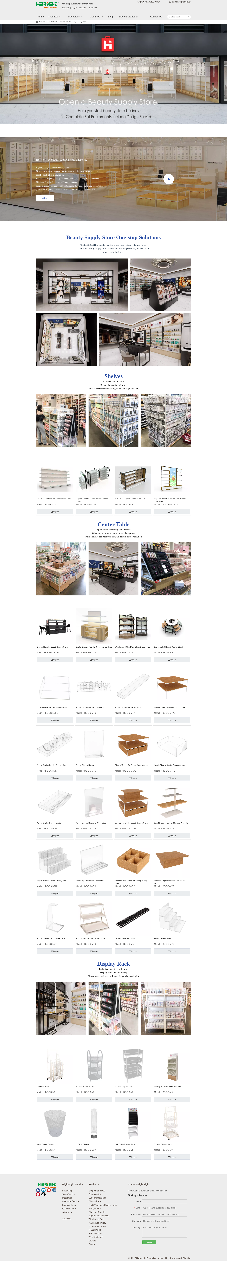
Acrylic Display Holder (85, 765)
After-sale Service (70, 1201)
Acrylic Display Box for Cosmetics (90, 707)
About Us (66, 1219)
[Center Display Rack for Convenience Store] (94, 626)
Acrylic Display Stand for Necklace (51, 938)
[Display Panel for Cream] (133, 917)
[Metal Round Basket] (55, 1123)
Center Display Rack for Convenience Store (94, 647)
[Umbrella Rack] (55, 1065)
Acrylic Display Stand (162, 938)
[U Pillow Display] (94, 1123)
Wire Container (96, 1237)
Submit (149, 1242)
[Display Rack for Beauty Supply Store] (55, 626)
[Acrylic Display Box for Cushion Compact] (55, 744)
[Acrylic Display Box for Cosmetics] (94, 686)
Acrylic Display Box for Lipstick (49, 823)
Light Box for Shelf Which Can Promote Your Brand (170, 500)
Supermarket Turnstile (99, 1216)
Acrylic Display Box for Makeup (128, 707)
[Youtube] (49, 1190)
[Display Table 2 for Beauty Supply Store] (133, 744)
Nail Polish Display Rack (125, 1144)
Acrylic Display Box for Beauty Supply (169, 765)
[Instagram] (54, 1190)
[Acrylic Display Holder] (94, 744)
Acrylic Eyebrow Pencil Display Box (51, 881)
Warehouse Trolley (97, 1223)
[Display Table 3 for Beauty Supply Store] (133, 802)
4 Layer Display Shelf (124, 1086)
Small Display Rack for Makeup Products (171, 823)
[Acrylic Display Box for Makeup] (133, 686)
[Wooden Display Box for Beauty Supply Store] (133, 860)
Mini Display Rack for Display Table (90, 938)
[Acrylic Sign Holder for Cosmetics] (94, 860)
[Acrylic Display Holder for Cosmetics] (94, 802)
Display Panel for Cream (125, 938)
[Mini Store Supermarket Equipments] (133, 478)
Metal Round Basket (45, 1144)
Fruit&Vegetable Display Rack (103, 1205)
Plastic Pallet (95, 1230)
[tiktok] (43, 1194)
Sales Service (68, 1194)
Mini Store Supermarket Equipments (130, 499)
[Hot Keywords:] (189, 17)
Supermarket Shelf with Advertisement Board (92, 500)
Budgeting (67, 1191)
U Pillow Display (82, 1144)
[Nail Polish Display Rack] (133, 1123)
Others (92, 1244)
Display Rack (95, 1201)
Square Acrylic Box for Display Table (52, 707)
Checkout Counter (97, 1212)
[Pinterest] (38, 1194)
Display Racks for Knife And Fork (167, 1086)
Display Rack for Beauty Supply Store (52, 647)
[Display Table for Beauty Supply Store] (172, 686)
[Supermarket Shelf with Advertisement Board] (94, 478)
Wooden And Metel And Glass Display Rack (133, 647)
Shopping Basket (97, 1191)
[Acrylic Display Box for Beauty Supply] (172, 744)
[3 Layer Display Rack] (172, 1123)
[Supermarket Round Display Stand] (172, 626)
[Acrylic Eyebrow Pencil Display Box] (55, 860)
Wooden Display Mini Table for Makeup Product (170, 882)
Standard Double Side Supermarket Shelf (54, 499)
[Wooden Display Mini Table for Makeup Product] (172, 860)
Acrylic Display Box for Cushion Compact (54, 765)
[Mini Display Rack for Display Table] (94, 917)
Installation (67, 1198)
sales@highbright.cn (181, 2)
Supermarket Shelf (97, 1198)
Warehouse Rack (97, 1219)
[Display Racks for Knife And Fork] (172, 1065)
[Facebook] (38, 1190)
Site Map (187, 1258)
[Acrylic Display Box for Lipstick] (55, 802)
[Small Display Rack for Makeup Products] (172, 802)
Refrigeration (95, 1208)
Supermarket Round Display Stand (168, 647)
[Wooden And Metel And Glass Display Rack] (133, 626)
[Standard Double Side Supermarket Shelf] (55, 478)
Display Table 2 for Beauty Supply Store (131, 765)
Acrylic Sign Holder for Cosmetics (90, 881)
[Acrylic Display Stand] (172, 917)
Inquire (56, 512)
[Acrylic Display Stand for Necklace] (55, 917)
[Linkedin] (43, 1190)
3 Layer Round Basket (85, 1086)
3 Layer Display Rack (163, 1144)
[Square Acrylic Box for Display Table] (55, 686)
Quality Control (69, 1208)
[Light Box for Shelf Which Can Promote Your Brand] (172, 478)
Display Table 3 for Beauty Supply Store (131, 823)
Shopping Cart (95, 1194)
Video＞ (45, 198)
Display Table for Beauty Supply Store (169, 707)
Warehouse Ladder (97, 1226)
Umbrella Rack (43, 1086)
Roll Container (95, 1233)
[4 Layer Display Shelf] (133, 1065)
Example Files (69, 1205)
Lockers (92, 1241)
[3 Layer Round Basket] (94, 1065)
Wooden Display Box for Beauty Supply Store (131, 882)
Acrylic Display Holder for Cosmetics (91, 823)
